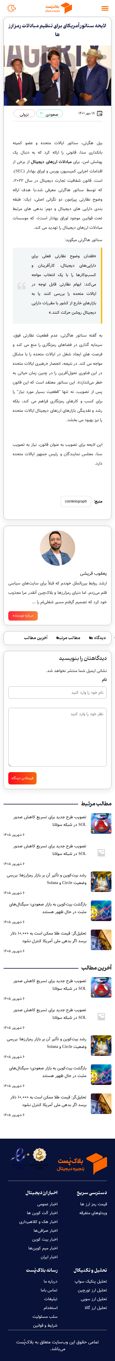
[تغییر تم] (11, 8)
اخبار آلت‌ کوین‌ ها (42, 1213)
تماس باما (49, 1290)
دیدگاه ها (97, 638)
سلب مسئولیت (45, 1316)
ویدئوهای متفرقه (93, 1213)
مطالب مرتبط (68, 638)
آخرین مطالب (35, 638)
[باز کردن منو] (105, 8)
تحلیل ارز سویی (94, 1299)
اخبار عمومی (47, 1204)
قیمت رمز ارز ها (93, 1204)
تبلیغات (51, 1299)
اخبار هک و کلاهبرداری (38, 1222)
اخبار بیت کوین (45, 1239)
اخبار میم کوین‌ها (43, 1248)
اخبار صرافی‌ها (46, 1230)
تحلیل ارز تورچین (92, 1290)
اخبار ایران (49, 1257)
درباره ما (51, 1281)
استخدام (51, 1308)
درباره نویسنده (23, 615)
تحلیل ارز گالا (96, 1308)
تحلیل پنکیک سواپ (91, 1281)
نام (104, 679)
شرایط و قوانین (45, 1325)
